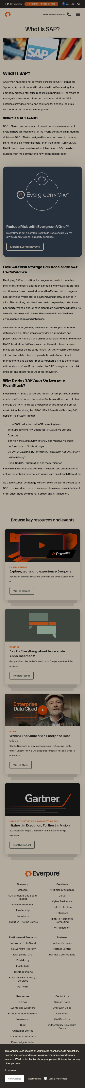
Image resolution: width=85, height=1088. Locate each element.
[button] (55, 1078)
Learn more (11, 1070)
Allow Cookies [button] (14, 1078)
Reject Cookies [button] (34, 1078)
